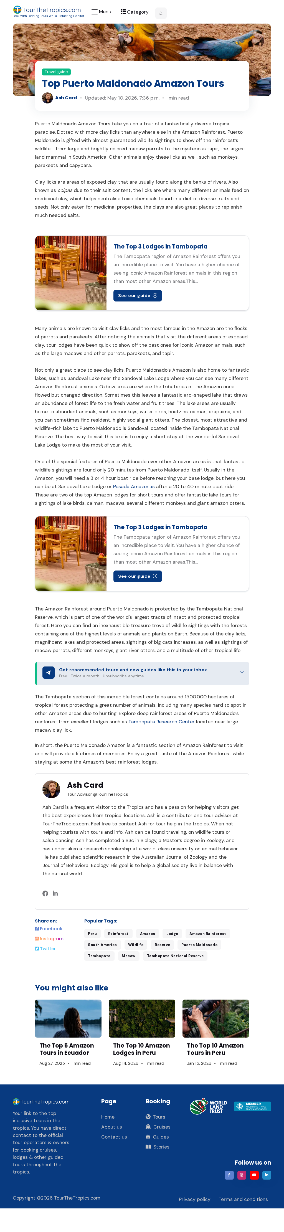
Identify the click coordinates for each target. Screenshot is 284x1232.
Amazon (147, 933)
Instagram (51, 939)
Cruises (162, 1127)
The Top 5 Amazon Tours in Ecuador (66, 1049)
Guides (161, 1137)
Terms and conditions (243, 1199)
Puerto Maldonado (199, 944)
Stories (161, 1147)
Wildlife (135, 944)
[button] (161, 13)
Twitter (47, 948)
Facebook (50, 929)
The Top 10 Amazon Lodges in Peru (141, 1049)
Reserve (162, 944)
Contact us (114, 1137)
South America (102, 944)
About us (111, 1127)
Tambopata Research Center (161, 722)
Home (108, 1117)
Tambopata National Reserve (175, 956)
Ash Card (66, 98)
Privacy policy (195, 1199)
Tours (159, 1117)
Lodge (172, 933)
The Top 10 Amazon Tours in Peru (215, 1049)
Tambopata (99, 956)
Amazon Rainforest (207, 933)
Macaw (129, 956)
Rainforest (118, 933)
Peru (92, 933)
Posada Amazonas (134, 486)
